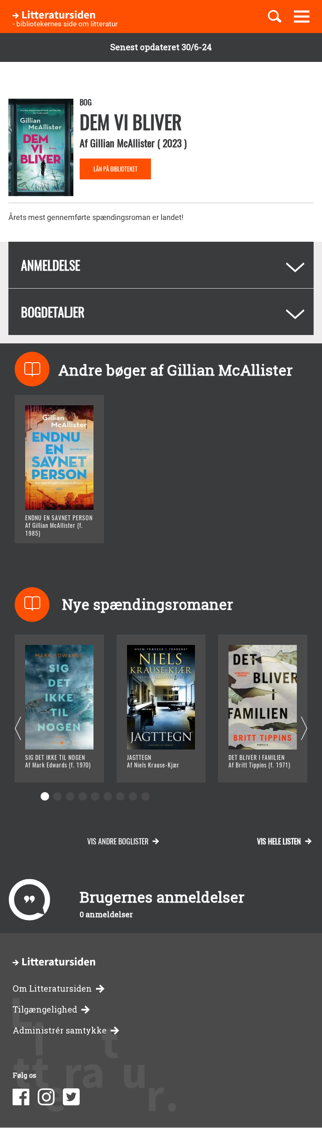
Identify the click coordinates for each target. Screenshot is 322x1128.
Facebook (21, 1097)
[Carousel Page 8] (133, 796)
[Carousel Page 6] (108, 796)
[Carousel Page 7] (120, 796)
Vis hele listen (279, 841)
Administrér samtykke (59, 1030)
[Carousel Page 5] (95, 796)
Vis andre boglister (117, 841)
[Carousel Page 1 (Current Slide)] (45, 796)
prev (18, 729)
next (304, 729)
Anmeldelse (50, 265)
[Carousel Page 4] (82, 796)
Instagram (46, 1097)
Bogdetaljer (53, 311)
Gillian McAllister (122, 142)
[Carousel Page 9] (145, 796)
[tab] (161, 265)
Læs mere (52, 526)
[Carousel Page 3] (70, 796)
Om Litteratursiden (52, 988)
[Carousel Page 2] (57, 796)
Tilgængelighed (45, 1009)
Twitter (71, 1097)
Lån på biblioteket (115, 168)
